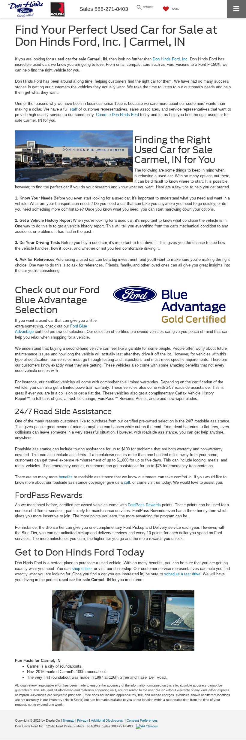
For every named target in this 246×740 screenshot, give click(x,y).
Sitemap (68, 720)
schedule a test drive (182, 574)
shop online (82, 568)
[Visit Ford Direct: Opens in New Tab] (147, 726)
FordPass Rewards (144, 505)
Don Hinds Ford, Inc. (170, 59)
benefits (66, 477)
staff (73, 109)
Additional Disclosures (107, 720)
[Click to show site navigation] (236, 9)
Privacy (82, 720)
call (127, 482)
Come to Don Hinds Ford (117, 114)
